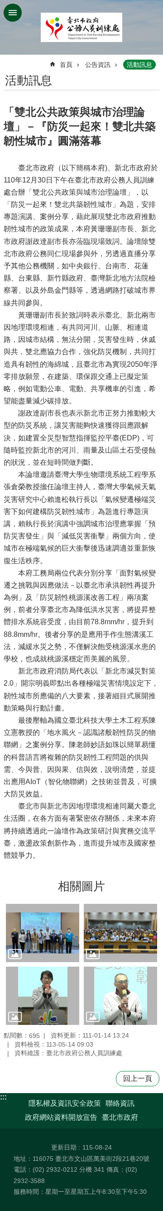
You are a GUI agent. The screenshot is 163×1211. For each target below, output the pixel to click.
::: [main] (9, 61)
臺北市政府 (120, 1117)
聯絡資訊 (119, 1103)
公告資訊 (97, 64)
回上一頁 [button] (137, 1078)
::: (3, 1097)
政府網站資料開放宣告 (61, 1117)
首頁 (66, 64)
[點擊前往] (42, 933)
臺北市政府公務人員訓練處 (81, 27)
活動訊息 (139, 64)
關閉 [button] (13, 13)
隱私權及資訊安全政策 (65, 1103)
